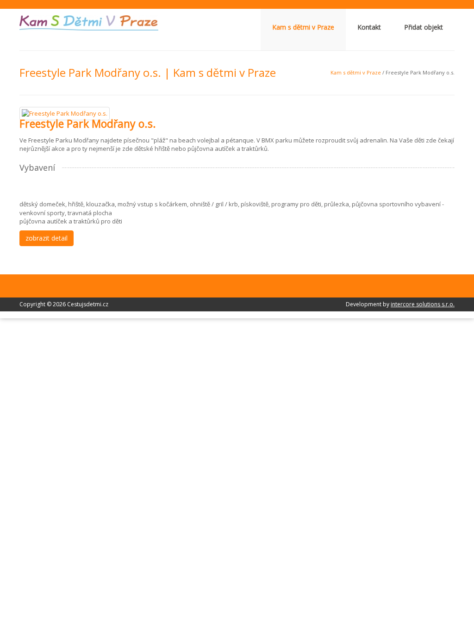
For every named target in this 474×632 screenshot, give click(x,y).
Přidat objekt (423, 27)
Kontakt (369, 27)
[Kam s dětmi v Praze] (88, 22)
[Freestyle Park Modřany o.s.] (64, 113)
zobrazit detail (46, 238)
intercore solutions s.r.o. (423, 304)
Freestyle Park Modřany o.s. (87, 123)
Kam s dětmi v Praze (303, 27)
